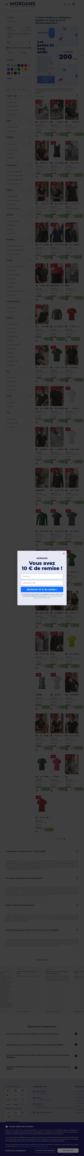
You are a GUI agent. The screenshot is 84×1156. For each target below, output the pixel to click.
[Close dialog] (64, 553)
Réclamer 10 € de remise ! (42, 589)
